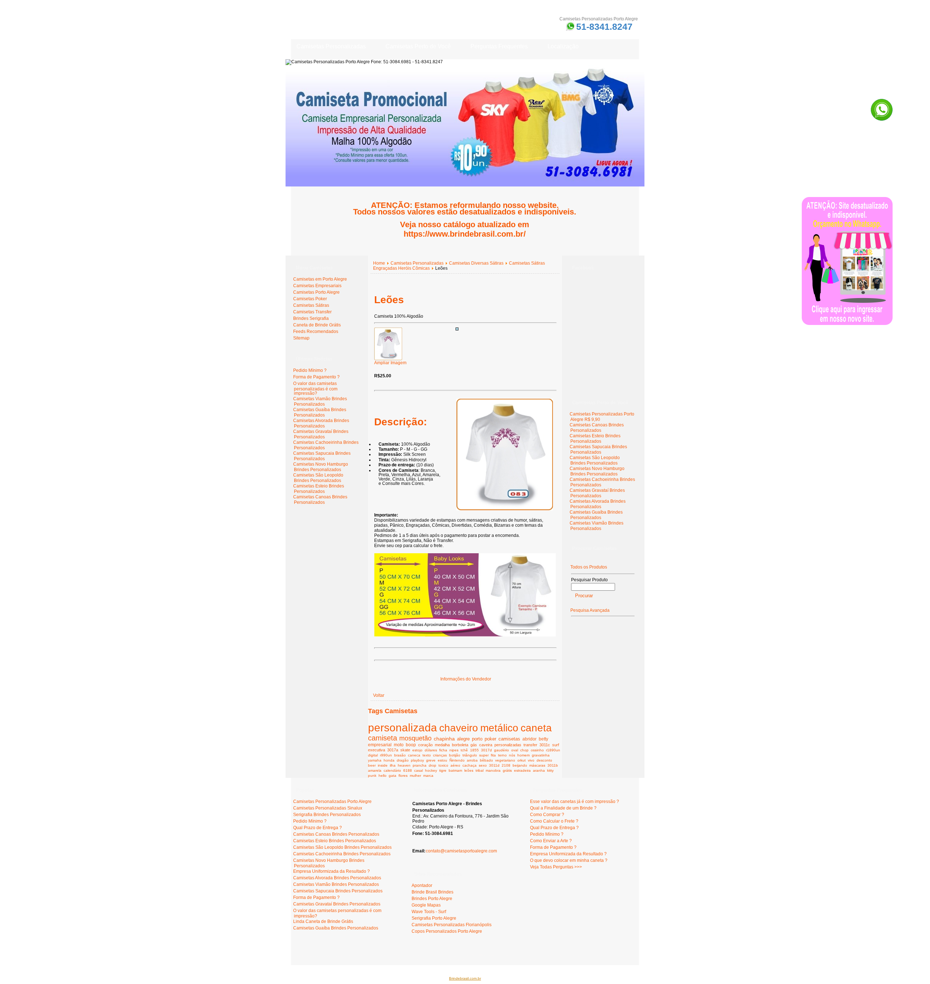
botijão (454, 755)
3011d (494, 765)
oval (514, 750)
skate (405, 750)
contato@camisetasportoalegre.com (461, 851)
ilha (393, 765)
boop (411, 744)
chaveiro (458, 728)
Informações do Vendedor (465, 679)
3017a (392, 750)
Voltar (378, 695)
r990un (386, 755)
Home (379, 263)
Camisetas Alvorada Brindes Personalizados (321, 423)
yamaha (374, 760)
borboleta (460, 745)
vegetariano (505, 760)
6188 (407, 770)
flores (403, 776)
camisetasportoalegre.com (320, 955)
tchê (464, 750)
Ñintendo (457, 760)
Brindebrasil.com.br (465, 978)
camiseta (382, 738)
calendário (392, 770)
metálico (499, 728)
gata (392, 776)
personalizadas (507, 745)
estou (442, 760)
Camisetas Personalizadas (417, 263)
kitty (550, 770)
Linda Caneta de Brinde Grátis (323, 921)
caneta (536, 728)
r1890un (553, 750)
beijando (520, 765)
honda (389, 760)
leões (468, 770)
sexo (483, 765)
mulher (415, 776)
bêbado (486, 760)
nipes (453, 750)
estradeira (522, 770)
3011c (544, 745)
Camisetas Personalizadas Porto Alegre (332, 801)
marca (428, 776)
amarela (374, 770)
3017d (486, 750)
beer (372, 765)
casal (418, 770)
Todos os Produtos (588, 567)
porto (477, 739)
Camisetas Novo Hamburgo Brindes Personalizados (320, 467)
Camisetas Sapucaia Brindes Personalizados (322, 456)
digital (373, 755)
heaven (404, 765)
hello (383, 776)
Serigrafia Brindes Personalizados (327, 814)
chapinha (444, 739)
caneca (414, 755)
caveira (485, 745)
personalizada (402, 728)
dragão (403, 760)
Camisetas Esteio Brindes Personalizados (318, 488)
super (484, 755)
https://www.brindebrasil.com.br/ (465, 233)
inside (383, 765)
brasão (400, 755)
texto (426, 755)
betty (543, 738)
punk (372, 776)
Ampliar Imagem (390, 362)
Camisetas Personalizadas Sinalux (327, 808)
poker (490, 739)
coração (425, 745)
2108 (506, 765)
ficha (443, 750)
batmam (455, 770)
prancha (419, 765)
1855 (474, 750)
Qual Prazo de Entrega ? (317, 827)
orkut (521, 760)
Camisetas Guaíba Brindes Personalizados (319, 412)
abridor (529, 738)
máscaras (537, 765)
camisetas (509, 739)
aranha (539, 770)
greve (431, 760)
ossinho (537, 750)
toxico (443, 765)
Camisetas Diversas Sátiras (476, 263)
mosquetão (415, 738)
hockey (431, 770)
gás (473, 745)
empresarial (380, 744)
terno (502, 755)
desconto (544, 760)
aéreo (455, 765)
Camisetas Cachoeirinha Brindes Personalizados (342, 853)
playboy (417, 760)
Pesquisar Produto (589, 579)
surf (555, 745)
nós (512, 755)
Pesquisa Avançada (590, 610)
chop (524, 750)
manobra (493, 770)
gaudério (501, 750)
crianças (440, 755)
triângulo (469, 755)
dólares (431, 750)
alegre (463, 739)
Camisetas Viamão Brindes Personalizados (320, 401)
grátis (507, 770)
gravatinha (541, 755)
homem (523, 755)
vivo (531, 760)
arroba (472, 760)
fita (493, 755)
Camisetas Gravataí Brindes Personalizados (320, 434)
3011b (552, 765)
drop (432, 765)
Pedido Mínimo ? (310, 370)
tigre (442, 770)
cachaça (469, 765)
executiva (376, 750)
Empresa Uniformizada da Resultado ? (331, 871)
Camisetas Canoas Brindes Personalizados (320, 499)
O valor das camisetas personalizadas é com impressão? (315, 388)
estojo (417, 750)
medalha (442, 745)
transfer (530, 745)
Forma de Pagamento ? (316, 376)
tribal (480, 770)
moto (399, 744)
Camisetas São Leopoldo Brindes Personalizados (318, 478)
